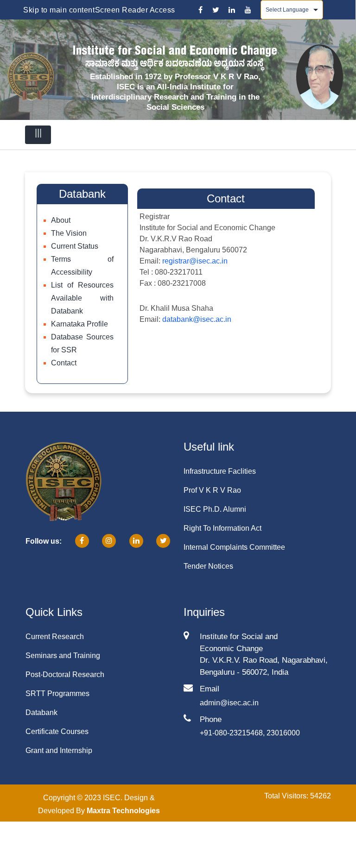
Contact (63, 363)
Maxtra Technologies (123, 811)
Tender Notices (208, 566)
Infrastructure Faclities (220, 471)
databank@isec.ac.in (196, 319)
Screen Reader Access (135, 10)
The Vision (69, 233)
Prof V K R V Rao (212, 490)
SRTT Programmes (57, 693)
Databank (41, 712)
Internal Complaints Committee (234, 547)
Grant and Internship (58, 750)
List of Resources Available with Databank (82, 298)
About (60, 220)
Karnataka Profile (79, 324)
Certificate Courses (57, 731)
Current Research (54, 636)
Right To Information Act (222, 528)
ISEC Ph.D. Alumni (215, 509)
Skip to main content (59, 10)
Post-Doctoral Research (64, 674)
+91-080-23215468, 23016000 (250, 733)
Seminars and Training (62, 655)
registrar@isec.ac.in (195, 261)
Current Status (74, 246)
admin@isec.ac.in (229, 703)
